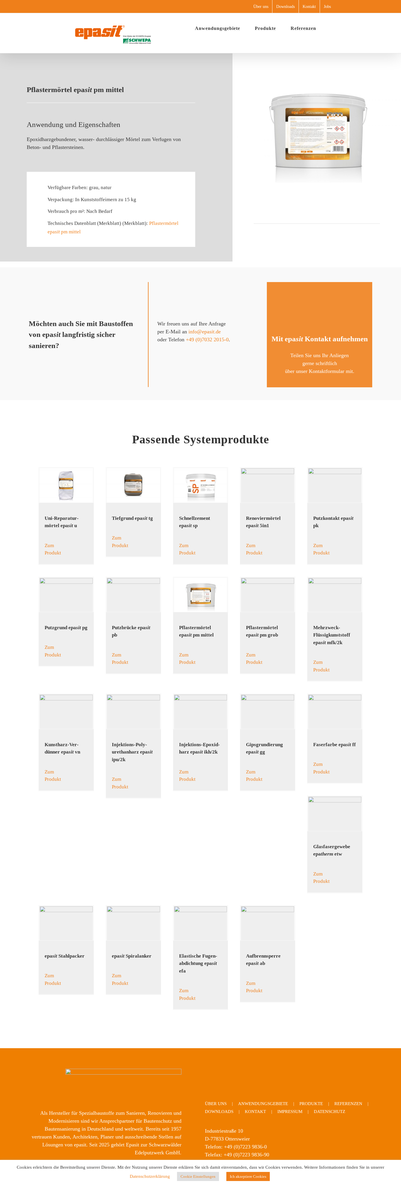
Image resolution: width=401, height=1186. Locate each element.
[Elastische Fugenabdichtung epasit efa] (200, 923)
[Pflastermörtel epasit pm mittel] (200, 595)
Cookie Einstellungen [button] (198, 1176)
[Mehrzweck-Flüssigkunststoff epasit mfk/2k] (334, 595)
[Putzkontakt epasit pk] (334, 485)
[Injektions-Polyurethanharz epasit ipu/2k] (133, 712)
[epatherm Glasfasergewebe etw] (334, 814)
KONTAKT (255, 1111)
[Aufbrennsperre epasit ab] (267, 923)
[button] (333, 28)
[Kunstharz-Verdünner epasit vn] (66, 712)
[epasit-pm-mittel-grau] (316, 79)
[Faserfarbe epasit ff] (334, 712)
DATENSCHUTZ (329, 1111)
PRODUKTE (311, 1103)
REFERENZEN (348, 1103)
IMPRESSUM (289, 1111)
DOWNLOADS (219, 1111)
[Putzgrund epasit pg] (66, 595)
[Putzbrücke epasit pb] (133, 595)
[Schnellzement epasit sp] (200, 485)
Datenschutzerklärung (150, 1176)
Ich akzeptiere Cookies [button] (248, 1176)
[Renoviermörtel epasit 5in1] (267, 485)
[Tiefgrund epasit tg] (133, 485)
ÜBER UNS (216, 1103)
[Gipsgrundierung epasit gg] (267, 712)
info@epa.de (204, 332)
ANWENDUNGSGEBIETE (263, 1103)
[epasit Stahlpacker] (66, 923)
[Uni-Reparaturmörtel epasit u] (66, 485)
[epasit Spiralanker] (133, 923)
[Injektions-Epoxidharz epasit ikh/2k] (200, 712)
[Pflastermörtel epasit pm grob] (267, 595)
